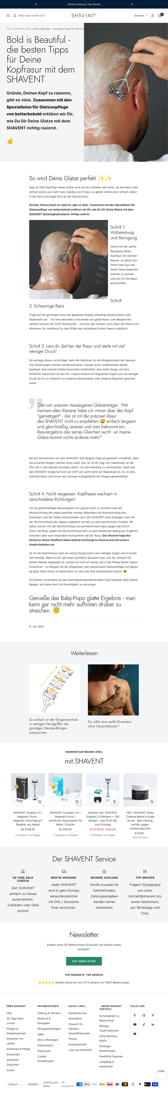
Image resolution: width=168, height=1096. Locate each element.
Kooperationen (78, 1044)
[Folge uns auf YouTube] (134, 1024)
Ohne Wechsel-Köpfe (108, 1038)
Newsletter (75, 1018)
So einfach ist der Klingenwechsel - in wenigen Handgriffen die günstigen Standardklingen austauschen (54, 726)
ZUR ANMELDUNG (84, 961)
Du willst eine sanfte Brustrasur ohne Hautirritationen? (109, 724)
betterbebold (28, 113)
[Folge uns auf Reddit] (134, 1033)
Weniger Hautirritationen (109, 1028)
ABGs (40, 1034)
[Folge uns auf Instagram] (143, 1015)
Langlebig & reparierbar (106, 1064)
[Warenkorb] (159, 15)
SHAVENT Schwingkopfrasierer (49, 214)
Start (9, 28)
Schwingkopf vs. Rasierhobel (109, 1018)
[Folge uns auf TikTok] (143, 1024)
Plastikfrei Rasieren (111, 1056)
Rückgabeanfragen (49, 1028)
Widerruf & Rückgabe (44, 1021)
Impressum (44, 1051)
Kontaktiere (152, 885)
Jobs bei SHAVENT (80, 1050)
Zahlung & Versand (49, 1013)
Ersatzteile (13, 1054)
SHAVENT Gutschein (13, 1062)
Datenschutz (45, 1045)
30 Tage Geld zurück (15, 1021)
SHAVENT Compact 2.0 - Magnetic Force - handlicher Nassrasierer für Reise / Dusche (65, 818)
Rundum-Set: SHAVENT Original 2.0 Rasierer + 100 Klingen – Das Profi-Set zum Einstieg (102, 818)
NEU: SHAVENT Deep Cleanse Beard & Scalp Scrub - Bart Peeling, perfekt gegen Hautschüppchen (140, 820)
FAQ (9, 1013)
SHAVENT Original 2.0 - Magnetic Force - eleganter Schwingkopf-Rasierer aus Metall (28, 818)
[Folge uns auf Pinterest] (152, 1015)
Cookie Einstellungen (45, 1059)
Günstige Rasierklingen (107, 1048)
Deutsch (139, 15)
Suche (10, 1070)
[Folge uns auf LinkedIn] (152, 1024)
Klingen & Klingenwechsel (16, 1031)
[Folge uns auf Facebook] (134, 1015)
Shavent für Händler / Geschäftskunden (79, 1028)
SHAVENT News (22, 28)
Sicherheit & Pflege (18, 1049)
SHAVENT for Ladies (15, 1041)
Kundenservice (77, 1013)
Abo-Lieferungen (47, 1039)
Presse (73, 1038)
